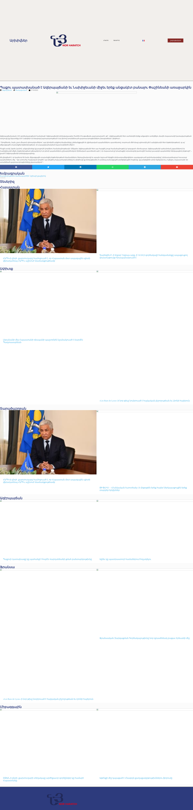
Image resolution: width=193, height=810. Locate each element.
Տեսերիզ (116, 40)
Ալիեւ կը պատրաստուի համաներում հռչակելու (126, 559)
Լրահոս (105, 40)
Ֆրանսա (7, 567)
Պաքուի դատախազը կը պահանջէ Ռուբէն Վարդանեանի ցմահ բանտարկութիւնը (47, 559)
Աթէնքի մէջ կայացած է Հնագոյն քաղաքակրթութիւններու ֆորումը (136, 778)
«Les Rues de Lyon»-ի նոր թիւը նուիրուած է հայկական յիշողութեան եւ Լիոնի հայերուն (145, 400)
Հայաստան (10, 187)
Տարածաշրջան (13, 408)
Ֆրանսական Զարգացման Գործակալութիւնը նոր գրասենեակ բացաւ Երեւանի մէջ (145, 638)
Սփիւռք (6, 268)
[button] (16, 167)
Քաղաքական (21, 90)
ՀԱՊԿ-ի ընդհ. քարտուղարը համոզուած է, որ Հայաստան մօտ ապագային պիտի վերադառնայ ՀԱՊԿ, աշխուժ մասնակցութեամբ (46, 259)
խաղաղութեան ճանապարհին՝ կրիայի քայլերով (23, 176)
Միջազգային (11, 707)
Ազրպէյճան (7, 90)
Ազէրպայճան (11, 498)
